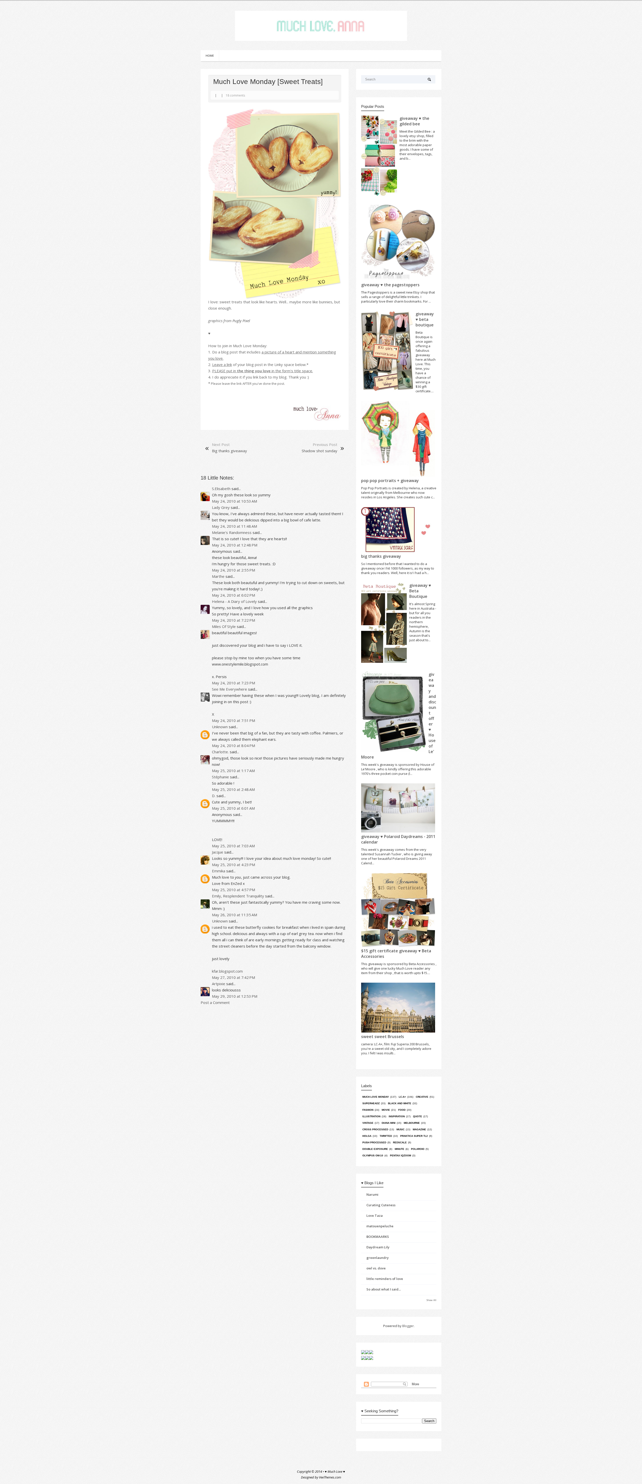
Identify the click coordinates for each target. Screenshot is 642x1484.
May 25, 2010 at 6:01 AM (233, 808)
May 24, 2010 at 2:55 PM (233, 570)
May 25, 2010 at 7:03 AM (233, 845)
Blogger (408, 1326)
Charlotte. (220, 751)
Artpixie (218, 983)
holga (366, 1136)
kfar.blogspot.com (227, 971)
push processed (374, 1142)
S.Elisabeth (221, 488)
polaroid (417, 1149)
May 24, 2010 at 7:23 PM (233, 682)
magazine (419, 1129)
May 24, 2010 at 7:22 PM (233, 620)
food (402, 1109)
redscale (400, 1142)
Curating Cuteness (380, 1205)
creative (422, 1096)
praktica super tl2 (414, 1136)
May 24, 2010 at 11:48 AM (234, 526)
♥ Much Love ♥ (335, 1471)
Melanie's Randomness (232, 532)
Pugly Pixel (241, 320)
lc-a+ (402, 1096)
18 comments (235, 95)
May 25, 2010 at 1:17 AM (233, 770)
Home (210, 55)
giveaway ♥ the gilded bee (414, 121)
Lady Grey (221, 507)
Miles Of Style (224, 626)
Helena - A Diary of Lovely (234, 601)
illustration (371, 1116)
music (400, 1129)
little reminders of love (384, 1278)
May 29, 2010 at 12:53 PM (234, 996)
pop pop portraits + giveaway (390, 480)
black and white (399, 1103)
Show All (431, 1300)
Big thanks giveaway (229, 450)
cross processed (375, 1129)
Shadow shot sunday (319, 450)
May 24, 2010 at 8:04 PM (233, 745)
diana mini (388, 1123)
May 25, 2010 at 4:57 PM (233, 889)
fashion (367, 1109)
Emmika (218, 870)
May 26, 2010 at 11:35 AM (234, 914)
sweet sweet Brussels (382, 1036)
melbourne (412, 1123)
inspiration (397, 1116)
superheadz (371, 1103)
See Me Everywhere (229, 689)
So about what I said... (383, 1289)
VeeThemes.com (330, 1477)
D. (213, 795)
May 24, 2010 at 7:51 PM (233, 720)
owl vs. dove (376, 1268)
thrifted (386, 1136)
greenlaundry (377, 1257)
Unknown (220, 726)
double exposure (375, 1149)
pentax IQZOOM (400, 1155)
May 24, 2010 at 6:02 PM (233, 595)
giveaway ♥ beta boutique (425, 319)
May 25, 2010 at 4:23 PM (233, 864)
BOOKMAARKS (377, 1236)
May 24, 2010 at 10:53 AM (234, 501)
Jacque (217, 852)
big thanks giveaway (381, 556)
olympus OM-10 (372, 1155)
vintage (367, 1123)
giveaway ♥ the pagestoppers (390, 285)
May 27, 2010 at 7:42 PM (233, 977)
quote (417, 1116)
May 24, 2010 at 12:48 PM (234, 544)
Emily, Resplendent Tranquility (238, 895)
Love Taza (374, 1215)
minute (399, 1149)
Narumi (372, 1194)
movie (386, 1109)
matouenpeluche (379, 1226)
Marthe (218, 576)
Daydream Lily (377, 1247)
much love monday (375, 1096)
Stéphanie (220, 776)
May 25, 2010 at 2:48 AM (233, 789)
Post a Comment (215, 1002)
